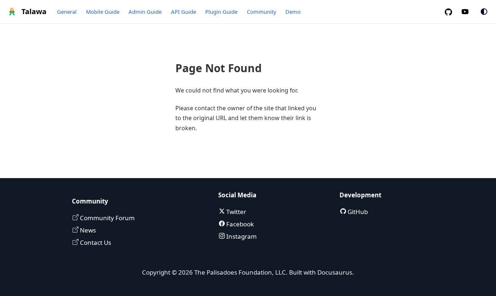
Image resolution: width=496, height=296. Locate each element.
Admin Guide (145, 11)
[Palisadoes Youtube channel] (469, 12)
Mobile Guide (102, 11)
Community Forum (106, 218)
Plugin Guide (221, 11)
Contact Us (94, 242)
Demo (293, 11)
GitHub (357, 211)
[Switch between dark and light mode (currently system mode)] (484, 11)
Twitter (235, 211)
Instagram (241, 236)
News (87, 230)
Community (261, 11)
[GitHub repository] (451, 12)
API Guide (183, 11)
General (67, 11)
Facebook (239, 224)
